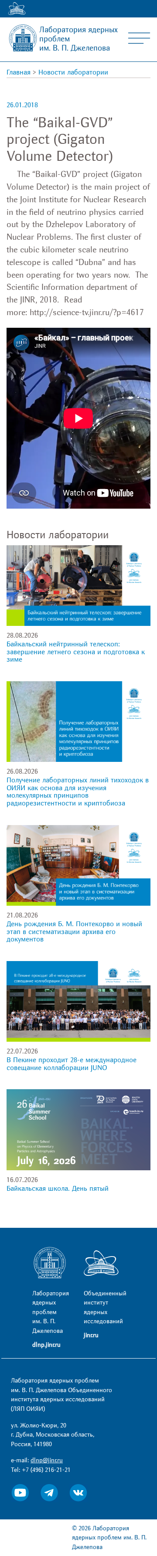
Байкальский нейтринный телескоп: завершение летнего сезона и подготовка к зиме (76, 652)
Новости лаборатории (73, 72)
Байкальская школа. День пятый (58, 1188)
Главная (19, 72)
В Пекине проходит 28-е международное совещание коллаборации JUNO (72, 1064)
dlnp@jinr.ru (47, 1460)
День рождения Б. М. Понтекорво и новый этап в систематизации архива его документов (74, 932)
